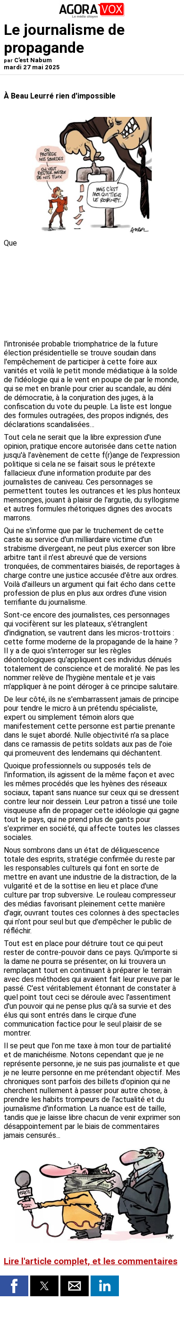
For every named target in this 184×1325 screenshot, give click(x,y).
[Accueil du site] (92, 16)
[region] (109, 288)
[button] (14, 1286)
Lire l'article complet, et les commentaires (90, 1261)
